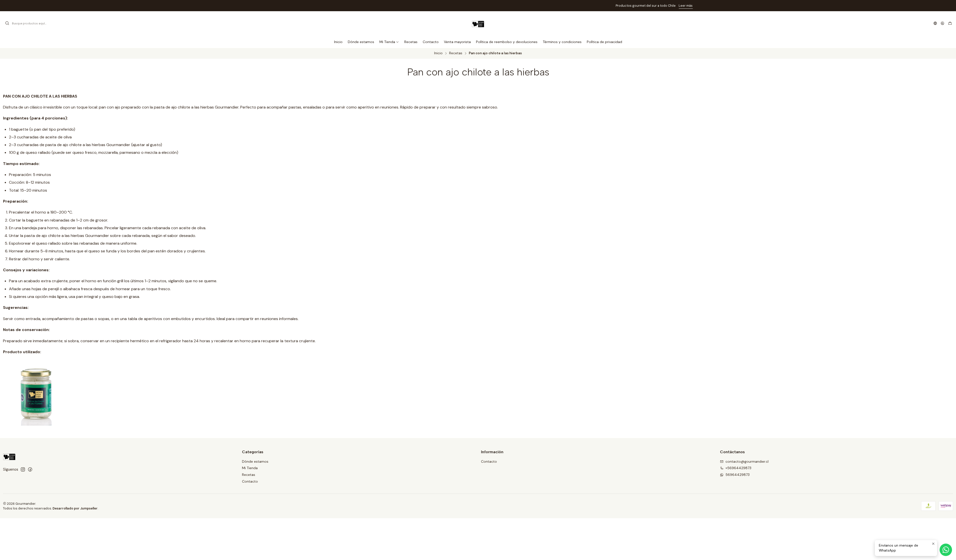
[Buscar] (7, 23)
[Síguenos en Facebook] (30, 469)
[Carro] (950, 23)
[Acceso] (942, 23)
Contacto (250, 481)
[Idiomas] (935, 23)
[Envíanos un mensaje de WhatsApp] (946, 550)
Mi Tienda (250, 468)
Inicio (438, 53)
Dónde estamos (255, 461)
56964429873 (737, 474)
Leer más (510, 5)
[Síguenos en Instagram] (22, 469)
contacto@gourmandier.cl (747, 461)
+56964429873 (738, 468)
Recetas (455, 53)
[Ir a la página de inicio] (478, 23)
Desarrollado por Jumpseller (75, 508)
